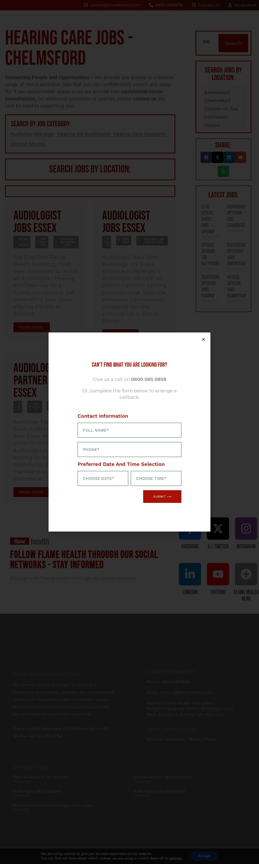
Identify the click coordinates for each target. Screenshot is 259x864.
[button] (203, 339)
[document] (129, 432)
